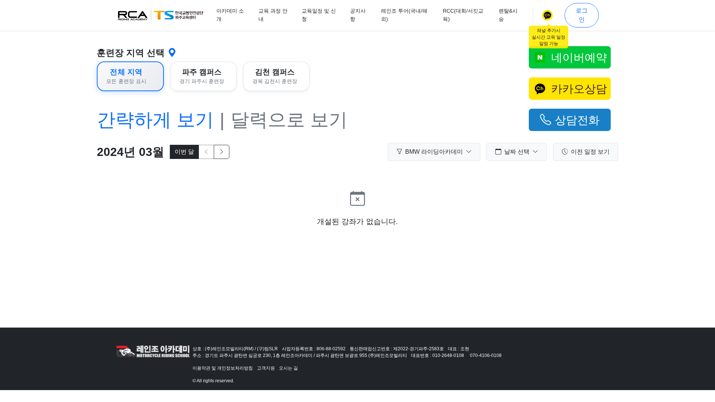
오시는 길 (288, 368)
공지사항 (358, 15)
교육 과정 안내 (272, 15)
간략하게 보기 (155, 119)
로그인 (582, 15)
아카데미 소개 (230, 15)
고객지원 (266, 368)
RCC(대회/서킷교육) (463, 15)
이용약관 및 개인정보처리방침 (223, 368)
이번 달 (184, 152)
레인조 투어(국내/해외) (404, 15)
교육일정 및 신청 (319, 15)
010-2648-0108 (448, 355)
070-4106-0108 (486, 355)
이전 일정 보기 (590, 152)
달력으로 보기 (289, 119)
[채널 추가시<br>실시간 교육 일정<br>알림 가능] (549, 15)
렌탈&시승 (508, 15)
